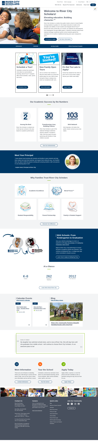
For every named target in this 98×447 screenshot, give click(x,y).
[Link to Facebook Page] (68, 404)
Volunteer (52, 407)
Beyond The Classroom (69, 4)
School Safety (53, 415)
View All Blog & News (57, 300)
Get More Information (65, 39)
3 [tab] (49, 95)
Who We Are (58, 4)
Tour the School (45, 381)
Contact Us (71, 408)
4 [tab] (51, 95)
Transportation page (22, 420)
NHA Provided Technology (55, 419)
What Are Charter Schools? (55, 405)
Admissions (79, 4)
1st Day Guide (54, 46)
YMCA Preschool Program (75, 46)
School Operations (54, 413)
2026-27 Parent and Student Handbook (56, 422)
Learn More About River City (49, 287)
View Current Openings (37, 410)
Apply (93, 4)
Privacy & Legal (53, 411)
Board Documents (53, 409)
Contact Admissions (23, 381)
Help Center (87, 4)
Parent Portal (60, 1)
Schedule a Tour (22, 87)
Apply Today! (67, 87)
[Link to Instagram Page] (75, 404)
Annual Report (81, 1)
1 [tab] (47, 95)
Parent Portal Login (54, 417)
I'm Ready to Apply (50, 39)
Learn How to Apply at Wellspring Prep (67, 257)
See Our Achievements (49, 145)
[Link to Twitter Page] (72, 404)
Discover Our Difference (49, 224)
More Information (45, 87)
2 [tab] (48, 95)
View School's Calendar (23, 300)
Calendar (35, 46)
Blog (51, 403)
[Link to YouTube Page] (79, 404)
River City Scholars (70, 243)
